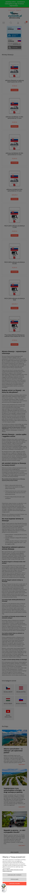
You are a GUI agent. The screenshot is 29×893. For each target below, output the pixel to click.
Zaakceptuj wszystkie (14, 883)
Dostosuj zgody (14, 879)
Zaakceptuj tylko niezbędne (14, 874)
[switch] (3, 891)
